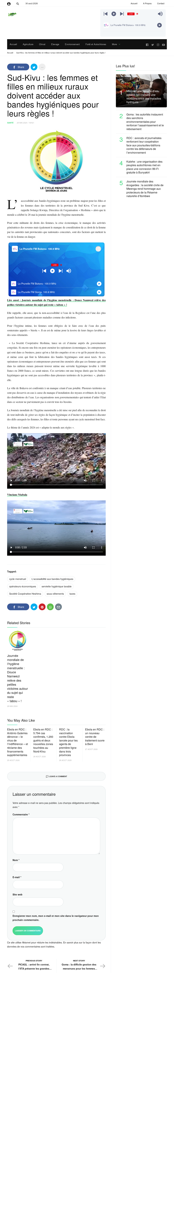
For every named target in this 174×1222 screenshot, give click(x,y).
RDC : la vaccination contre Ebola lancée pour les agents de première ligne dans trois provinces (68, 742)
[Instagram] (158, 44)
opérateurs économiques (22, 586)
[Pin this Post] (42, 606)
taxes (72, 593)
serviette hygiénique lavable (57, 586)
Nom (16, 860)
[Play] (114, 14)
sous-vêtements (55, 593)
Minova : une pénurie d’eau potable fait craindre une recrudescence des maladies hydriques (143, 96)
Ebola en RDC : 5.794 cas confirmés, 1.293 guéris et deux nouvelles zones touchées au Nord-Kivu (43, 740)
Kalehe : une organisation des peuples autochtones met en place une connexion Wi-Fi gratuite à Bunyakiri (144, 167)
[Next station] (105, 14)
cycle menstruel (17, 579)
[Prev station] (122, 14)
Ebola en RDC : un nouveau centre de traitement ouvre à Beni (95, 737)
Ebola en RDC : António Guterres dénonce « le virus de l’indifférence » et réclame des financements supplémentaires (17, 742)
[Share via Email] (58, 606)
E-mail (17, 877)
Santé (10, 122)
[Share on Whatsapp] (50, 606)
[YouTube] (163, 44)
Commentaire (21, 814)
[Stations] (98, 249)
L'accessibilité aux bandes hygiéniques (52, 579)
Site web (17, 894)
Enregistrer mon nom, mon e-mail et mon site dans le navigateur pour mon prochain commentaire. (56, 918)
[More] (42, 67)
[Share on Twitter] (34, 67)
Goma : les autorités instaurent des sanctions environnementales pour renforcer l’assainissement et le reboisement (145, 122)
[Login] (9, 3)
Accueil (10, 52)
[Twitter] (153, 44)
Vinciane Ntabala (17, 494)
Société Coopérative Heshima (25, 593)
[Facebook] (147, 44)
